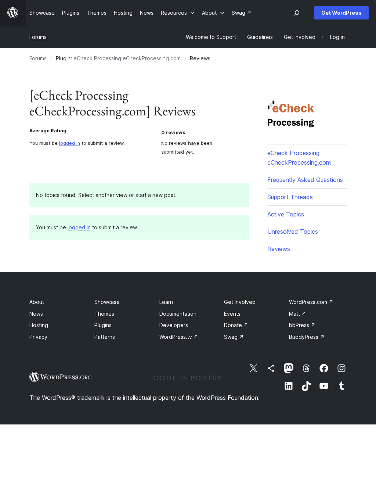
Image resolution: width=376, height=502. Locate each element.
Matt (297, 314)
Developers (173, 325)
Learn (166, 302)
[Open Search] (296, 13)
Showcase (107, 302)
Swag (234, 337)
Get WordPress (341, 13)
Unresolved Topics (292, 231)
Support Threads (290, 197)
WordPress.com (311, 302)
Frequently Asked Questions (305, 179)
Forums (38, 37)
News (36, 314)
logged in (69, 143)
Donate (236, 325)
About (36, 302)
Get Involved (240, 302)
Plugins (103, 325)
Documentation (177, 314)
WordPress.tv (178, 337)
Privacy (38, 337)
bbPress (302, 325)
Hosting (38, 325)
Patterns (104, 337)
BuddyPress (307, 337)
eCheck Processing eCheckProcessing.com (127, 58)
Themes (104, 314)
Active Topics (285, 214)
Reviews (278, 248)
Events (232, 314)
